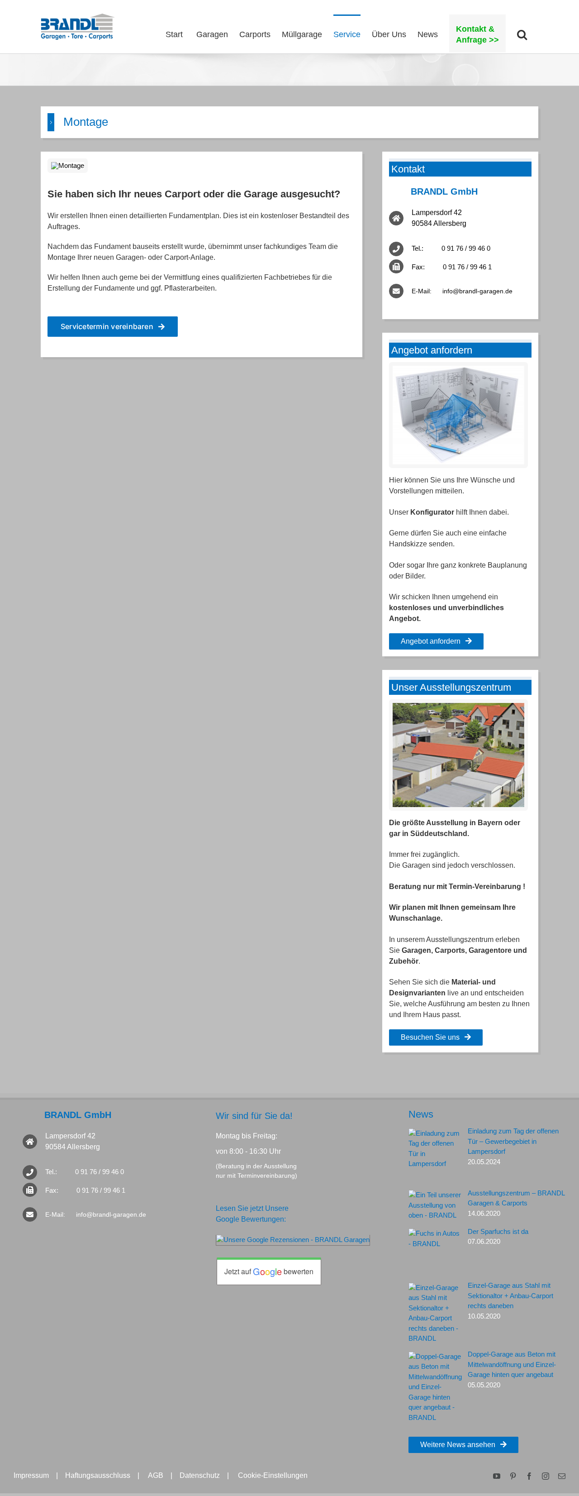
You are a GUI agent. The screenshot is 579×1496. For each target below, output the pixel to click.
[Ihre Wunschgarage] (458, 369)
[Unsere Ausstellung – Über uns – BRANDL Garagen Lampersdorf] (458, 706)
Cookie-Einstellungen (273, 1475)
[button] (522, 33)
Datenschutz (200, 1475)
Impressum (31, 1475)
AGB (155, 1475)
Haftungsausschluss (97, 1475)
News (420, 1114)
